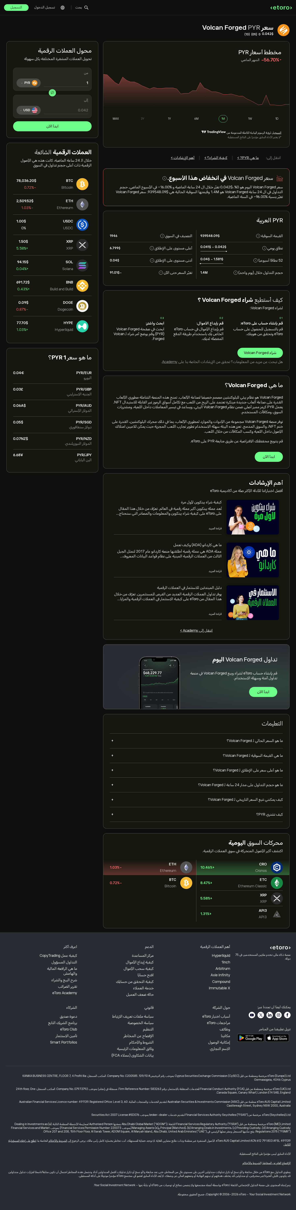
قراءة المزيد (215, 528)
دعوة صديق (68, 1016)
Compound (221, 982)
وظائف (225, 1029)
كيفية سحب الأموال (139, 969)
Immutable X (219, 988)
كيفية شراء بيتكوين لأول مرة (201, 502)
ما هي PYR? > (248, 158)
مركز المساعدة (143, 956)
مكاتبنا (225, 1036)
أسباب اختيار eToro (216, 1016)
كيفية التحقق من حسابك (135, 982)
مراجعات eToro (218, 1023)
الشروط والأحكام (141, 1042)
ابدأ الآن (52, 126)
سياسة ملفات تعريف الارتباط (133, 1016)
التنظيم (148, 1029)
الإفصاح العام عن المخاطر (277, 1163)
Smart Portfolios (63, 1042)
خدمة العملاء (143, 988)
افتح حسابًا (146, 975)
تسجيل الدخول (44, 7)
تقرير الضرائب (67, 987)
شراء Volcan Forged (260, 353)
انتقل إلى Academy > (196, 630)
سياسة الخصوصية (141, 1023)
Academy (169, 362)
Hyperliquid (221, 956)
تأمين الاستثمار (66, 1036)
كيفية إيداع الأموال (140, 962)
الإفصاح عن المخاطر (139, 1036)
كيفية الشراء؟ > (215, 158)
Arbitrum (222, 969)
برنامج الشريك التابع (62, 1023)
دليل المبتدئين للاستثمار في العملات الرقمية (189, 588)
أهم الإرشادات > (183, 158)
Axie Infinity (220, 975)
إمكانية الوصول (219, 1042)
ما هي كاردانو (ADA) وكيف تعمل (197, 545)
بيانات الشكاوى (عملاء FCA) (133, 1055)
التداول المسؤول (64, 962)
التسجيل (16, 7)
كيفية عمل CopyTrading (58, 956)
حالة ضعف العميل (140, 995)
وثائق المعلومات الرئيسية (135, 1049)
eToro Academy (64, 993)
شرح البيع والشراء (64, 980)
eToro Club (68, 1029)
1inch (225, 962)
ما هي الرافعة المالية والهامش (62, 971)
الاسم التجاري (220, 1049)
